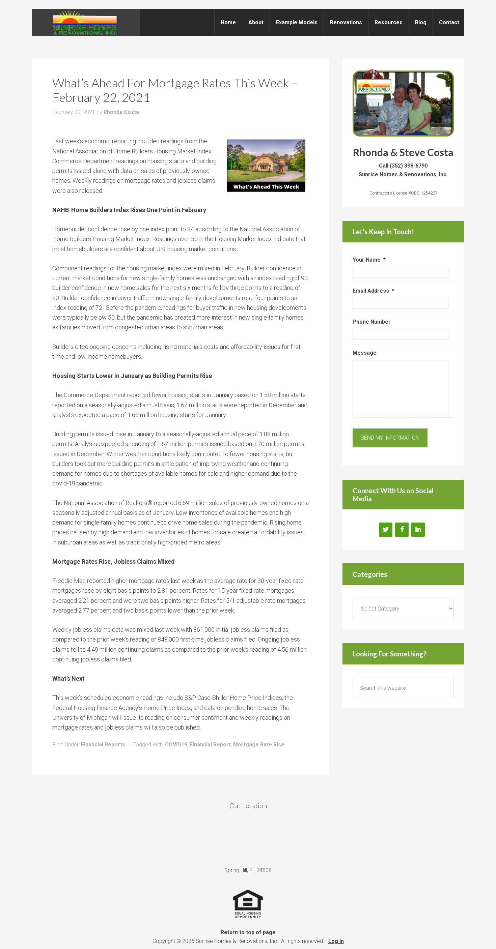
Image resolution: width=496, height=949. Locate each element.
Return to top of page (248, 932)
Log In (336, 941)
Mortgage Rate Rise (258, 744)
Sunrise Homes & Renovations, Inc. (86, 22)
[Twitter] (385, 530)
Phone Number (372, 322)
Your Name (369, 260)
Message (365, 353)
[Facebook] (402, 530)
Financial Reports (103, 744)
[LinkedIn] (418, 530)
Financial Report (210, 744)
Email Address (373, 291)
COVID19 (176, 744)
